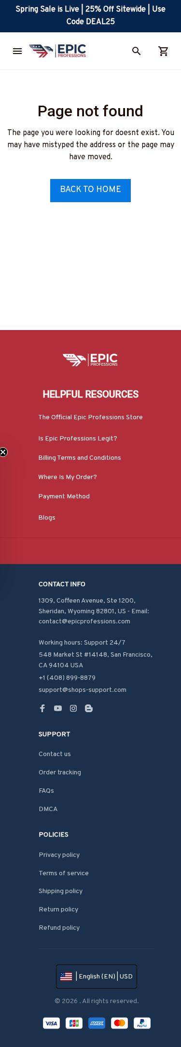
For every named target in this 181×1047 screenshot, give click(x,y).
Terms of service (64, 873)
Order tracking (60, 773)
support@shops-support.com (82, 690)
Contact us (55, 754)
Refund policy (59, 928)
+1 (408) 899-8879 (67, 678)
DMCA (48, 809)
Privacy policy (59, 855)
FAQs (46, 791)
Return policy (58, 910)
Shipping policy (61, 891)
